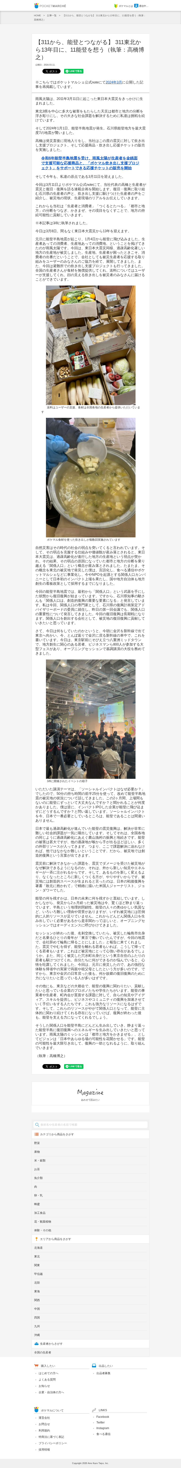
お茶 (37, 1169)
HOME (37, 15)
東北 (37, 1256)
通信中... (143, 6)
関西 (37, 1300)
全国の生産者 (42, 1352)
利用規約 (44, 1430)
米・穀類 (39, 1160)
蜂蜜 (37, 1204)
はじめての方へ (48, 1373)
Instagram (102, 1428)
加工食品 (39, 1213)
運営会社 (44, 1417)
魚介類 (38, 1178)
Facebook (102, 1416)
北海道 (38, 1247)
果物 (37, 1151)
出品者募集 (103, 1373)
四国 (37, 1317)
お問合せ (44, 1424)
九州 (37, 1326)
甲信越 (38, 1274)
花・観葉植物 (42, 1221)
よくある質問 (47, 1379)
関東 (37, 1265)
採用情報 (44, 1449)
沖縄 (37, 1335)
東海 (37, 1291)
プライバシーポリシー (53, 1443)
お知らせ (44, 1386)
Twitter (100, 1422)
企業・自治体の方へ (51, 1392)
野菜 (37, 1143)
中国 (37, 1308)
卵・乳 (38, 1195)
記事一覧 (52, 15)
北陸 (37, 1282)
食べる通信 (103, 1434)
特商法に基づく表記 (51, 1437)
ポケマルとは (126, 6)
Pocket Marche (50, 5)
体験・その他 (42, 1230)
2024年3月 (114, 82)
